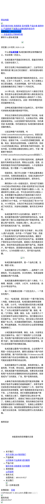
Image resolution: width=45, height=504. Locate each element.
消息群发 (17, 26)
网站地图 (5, 20)
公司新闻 (9, 460)
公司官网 (9, 472)
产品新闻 (7, 29)
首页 (3, 26)
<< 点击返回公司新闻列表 (12, 34)
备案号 (35, 493)
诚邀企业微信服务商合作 (24, 29)
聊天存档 (9, 26)
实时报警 (25, 26)
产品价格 (33, 26)
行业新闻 (18, 460)
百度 (13, 490)
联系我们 (22, 455)
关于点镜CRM (12, 455)
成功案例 (26, 460)
